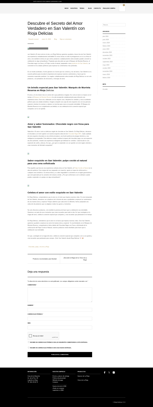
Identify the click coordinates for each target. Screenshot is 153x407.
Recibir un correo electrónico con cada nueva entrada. (50, 348)
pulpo (37, 246)
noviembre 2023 (107, 55)
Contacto (97, 8)
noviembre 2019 (107, 71)
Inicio (66, 8)
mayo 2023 (106, 65)
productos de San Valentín (80, 63)
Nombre (31, 305)
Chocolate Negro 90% (74, 134)
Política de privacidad (59, 378)
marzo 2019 (106, 74)
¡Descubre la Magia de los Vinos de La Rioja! (75, 259)
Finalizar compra (109, 8)
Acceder (105, 89)
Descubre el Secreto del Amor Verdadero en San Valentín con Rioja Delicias (56, 28)
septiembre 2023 (108, 61)
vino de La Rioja (44, 246)
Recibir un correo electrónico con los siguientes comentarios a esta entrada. (59, 342)
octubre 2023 (106, 58)
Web (29, 323)
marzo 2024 (106, 42)
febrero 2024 (106, 46)
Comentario (32, 285)
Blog (90, 8)
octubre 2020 (106, 68)
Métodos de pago (58, 380)
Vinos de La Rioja (83, 380)
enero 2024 (106, 49)
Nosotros (74, 8)
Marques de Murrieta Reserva (43, 97)
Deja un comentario (66, 39)
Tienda (82, 8)
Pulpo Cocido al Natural (81, 168)
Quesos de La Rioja (83, 376)
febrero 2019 (106, 77)
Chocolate (31, 246)
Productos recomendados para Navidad (45, 259)
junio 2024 (106, 39)
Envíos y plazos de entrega (61, 376)
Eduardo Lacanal (33, 39)
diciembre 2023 (107, 52)
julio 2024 (105, 36)
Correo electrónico (35, 314)
